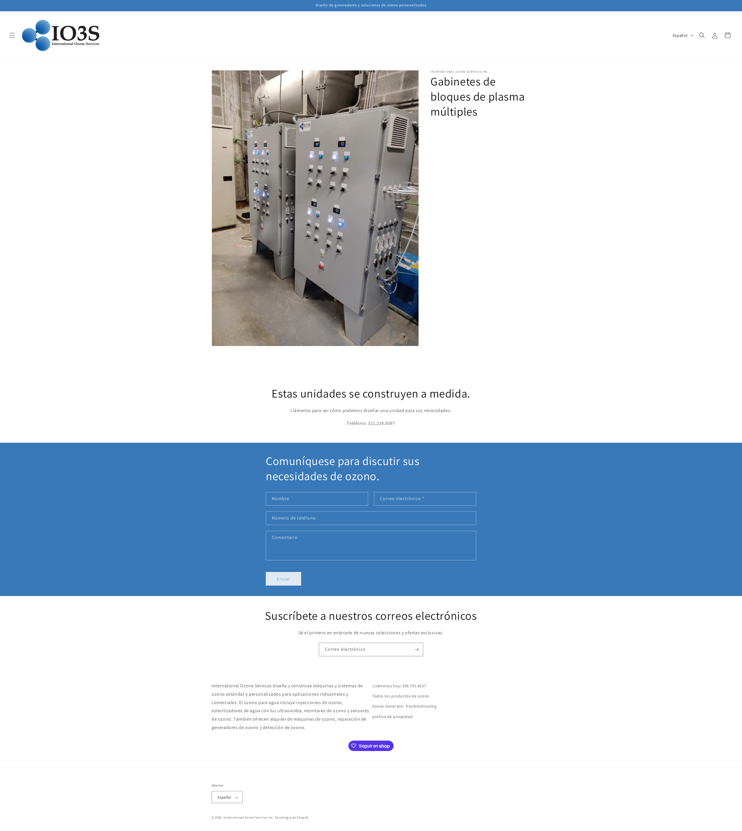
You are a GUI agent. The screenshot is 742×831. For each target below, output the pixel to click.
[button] (12, 35)
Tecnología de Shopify (291, 818)
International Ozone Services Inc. (248, 818)
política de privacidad (392, 716)
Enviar (283, 579)
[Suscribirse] (416, 649)
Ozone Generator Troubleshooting (404, 706)
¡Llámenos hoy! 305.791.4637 (399, 685)
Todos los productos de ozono (401, 696)
